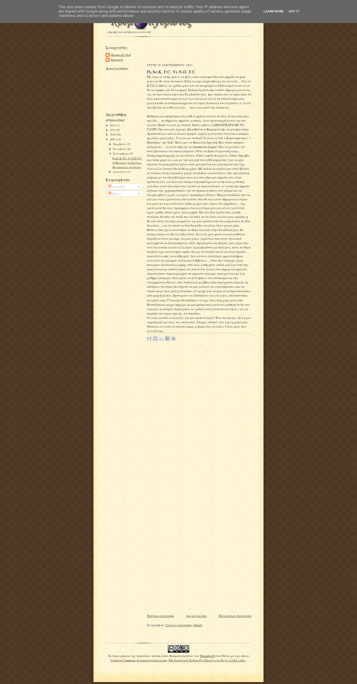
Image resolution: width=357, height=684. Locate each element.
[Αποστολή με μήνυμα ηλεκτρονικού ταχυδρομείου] (149, 338)
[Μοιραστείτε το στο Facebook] (167, 338)
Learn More (274, 11)
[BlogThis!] (155, 338)
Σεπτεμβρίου (121, 153)
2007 (113, 139)
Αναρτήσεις (119, 186)
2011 (113, 130)
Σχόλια (116, 193)
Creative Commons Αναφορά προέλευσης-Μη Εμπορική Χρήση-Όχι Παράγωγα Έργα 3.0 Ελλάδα (178, 660)
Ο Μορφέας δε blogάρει (127, 162)
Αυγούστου (120, 171)
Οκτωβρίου (120, 149)
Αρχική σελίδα (196, 616)
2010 (113, 134)
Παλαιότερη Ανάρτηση (235, 616)
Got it (294, 11)
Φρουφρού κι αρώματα (126, 167)
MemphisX (116, 59)
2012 (113, 125)
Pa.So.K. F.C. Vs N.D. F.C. (127, 158)
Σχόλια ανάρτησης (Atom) (184, 625)
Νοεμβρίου (120, 144)
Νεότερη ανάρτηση (160, 616)
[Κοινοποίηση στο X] (161, 338)
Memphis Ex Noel (120, 55)
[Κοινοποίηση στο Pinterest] (173, 338)
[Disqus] (199, 408)
